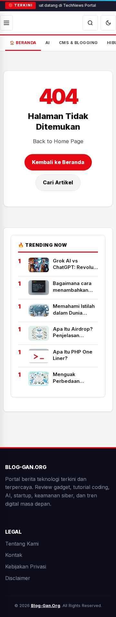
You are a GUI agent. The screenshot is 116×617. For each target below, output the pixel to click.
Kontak (13, 555)
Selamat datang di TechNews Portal (62, 5)
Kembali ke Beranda (58, 162)
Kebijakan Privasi (25, 566)
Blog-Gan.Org (45, 605)
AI (47, 42)
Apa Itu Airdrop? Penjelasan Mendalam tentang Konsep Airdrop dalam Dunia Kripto (75, 332)
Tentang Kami (22, 543)
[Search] (90, 23)
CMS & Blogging (78, 42)
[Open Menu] (6, 23)
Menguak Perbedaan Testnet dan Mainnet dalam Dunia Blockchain (73, 378)
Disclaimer (17, 578)
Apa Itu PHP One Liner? (72, 355)
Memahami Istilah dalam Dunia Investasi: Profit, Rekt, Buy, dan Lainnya (74, 309)
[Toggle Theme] (108, 23)
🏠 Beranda (23, 42)
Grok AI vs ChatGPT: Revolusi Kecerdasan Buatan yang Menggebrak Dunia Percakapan (75, 264)
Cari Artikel (58, 182)
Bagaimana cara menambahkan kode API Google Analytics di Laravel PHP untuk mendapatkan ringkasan (74, 287)
